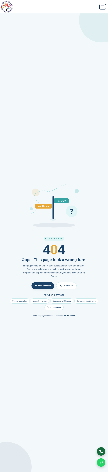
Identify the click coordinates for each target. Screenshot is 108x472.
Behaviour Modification (86, 301)
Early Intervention (54, 307)
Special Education (19, 301)
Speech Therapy (40, 301)
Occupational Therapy (62, 301)
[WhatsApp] (101, 462)
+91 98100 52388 (67, 315)
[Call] (101, 451)
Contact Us (68, 286)
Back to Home (44, 286)
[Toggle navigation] (102, 6)
